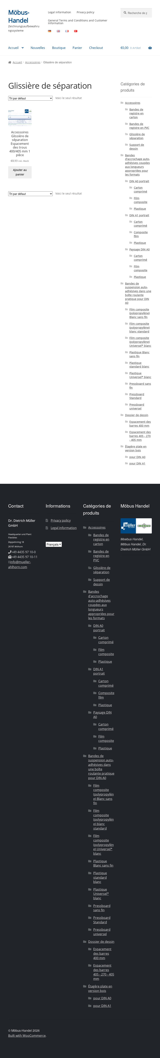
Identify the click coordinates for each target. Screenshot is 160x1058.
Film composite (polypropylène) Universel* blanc (140, 342)
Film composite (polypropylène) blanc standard (139, 327)
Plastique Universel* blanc (140, 375)
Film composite (140, 200)
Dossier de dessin (136, 415)
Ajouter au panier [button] (20, 172)
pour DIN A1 (137, 463)
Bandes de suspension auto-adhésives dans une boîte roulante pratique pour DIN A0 (138, 293)
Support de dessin (136, 146)
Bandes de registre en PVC (139, 126)
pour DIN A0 (137, 457)
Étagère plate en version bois (136, 448)
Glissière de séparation (137, 136)
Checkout (96, 48)
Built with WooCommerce (27, 1035)
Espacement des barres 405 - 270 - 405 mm (140, 436)
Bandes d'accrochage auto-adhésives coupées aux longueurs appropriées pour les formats (137, 164)
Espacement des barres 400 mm (140, 423)
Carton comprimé (140, 189)
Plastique (140, 209)
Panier (77, 48)
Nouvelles (38, 48)
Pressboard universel (136, 406)
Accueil (13, 48)
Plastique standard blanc (139, 365)
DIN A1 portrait (139, 215)
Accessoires (32, 62)
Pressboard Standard (136, 396)
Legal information (59, 12)
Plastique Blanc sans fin (139, 354)
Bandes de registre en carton (136, 113)
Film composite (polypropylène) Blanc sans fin (139, 313)
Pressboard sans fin (101, 908)
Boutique (59, 48)
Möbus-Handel (18, 16)
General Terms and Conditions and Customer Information (77, 22)
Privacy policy (85, 12)
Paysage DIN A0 (139, 249)
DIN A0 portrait (139, 181)
